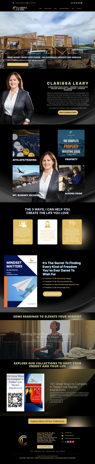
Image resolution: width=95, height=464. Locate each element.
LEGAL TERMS (22, 458)
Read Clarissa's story (67, 112)
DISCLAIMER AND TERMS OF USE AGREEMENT (65, 458)
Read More (47, 345)
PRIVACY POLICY (30, 458)
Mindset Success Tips (53, 340)
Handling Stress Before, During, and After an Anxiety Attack (47, 335)
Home (40, 8)
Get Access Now (56, 401)
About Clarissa (47, 8)
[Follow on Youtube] (81, 3)
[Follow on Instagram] (74, 3)
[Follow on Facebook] (72, 3)
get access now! (52, 294)
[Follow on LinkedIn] (76, 3)
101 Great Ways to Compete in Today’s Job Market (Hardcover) (68, 387)
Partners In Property (64, 8)
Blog (73, 8)
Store (55, 8)
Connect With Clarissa (45, 447)
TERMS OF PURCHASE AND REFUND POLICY (44, 458)
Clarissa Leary (36, 340)
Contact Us (79, 8)
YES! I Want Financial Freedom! (18, 64)
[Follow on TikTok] (79, 3)
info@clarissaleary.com (21, 2)
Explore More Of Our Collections (47, 421)
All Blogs (46, 340)
